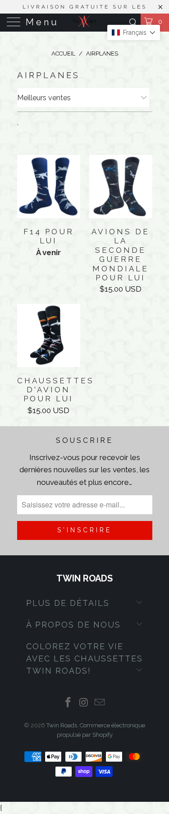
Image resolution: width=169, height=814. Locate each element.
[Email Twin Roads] (99, 703)
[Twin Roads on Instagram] (84, 703)
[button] (133, 32)
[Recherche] (132, 22)
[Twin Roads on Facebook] (68, 703)
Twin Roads (61, 725)
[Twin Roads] (84, 23)
